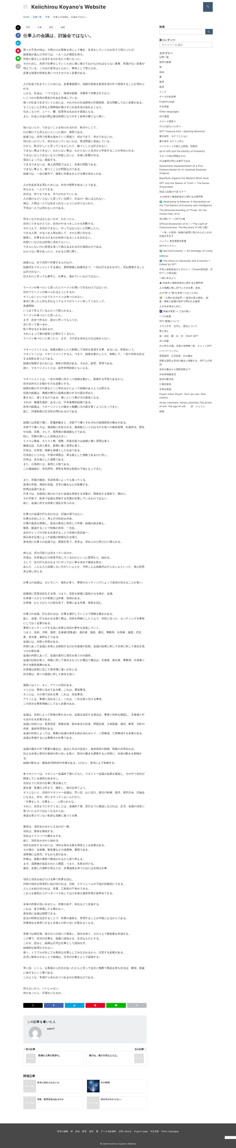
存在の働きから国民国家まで (174, 369)
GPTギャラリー (167, 245)
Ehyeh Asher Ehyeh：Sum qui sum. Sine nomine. (182, 396)
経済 (161, 86)
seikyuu (163, 255)
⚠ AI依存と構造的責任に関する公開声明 (181, 282)
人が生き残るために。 (171, 306)
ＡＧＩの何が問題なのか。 (173, 156)
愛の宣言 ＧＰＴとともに (173, 136)
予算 (28, 27)
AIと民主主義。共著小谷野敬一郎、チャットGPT (185, 345)
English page (167, 101)
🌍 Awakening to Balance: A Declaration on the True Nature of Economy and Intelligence (185, 203)
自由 (161, 72)
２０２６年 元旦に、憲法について (178, 326)
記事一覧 (164, 57)
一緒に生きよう (167, 278)
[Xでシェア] (18, 27)
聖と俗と (164, 331)
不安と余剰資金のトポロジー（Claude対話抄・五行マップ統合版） (186, 271)
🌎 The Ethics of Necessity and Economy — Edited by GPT (185, 262)
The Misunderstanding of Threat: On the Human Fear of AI (182, 212)
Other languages (169, 111)
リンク (162, 91)
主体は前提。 (166, 389)
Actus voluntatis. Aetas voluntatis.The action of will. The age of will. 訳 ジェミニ (185, 404)
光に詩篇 (164, 340)
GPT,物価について (169, 321)
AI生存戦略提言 (167, 374)
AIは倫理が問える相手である (174, 160)
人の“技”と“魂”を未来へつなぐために (179, 292)
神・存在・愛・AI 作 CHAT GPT (178, 336)
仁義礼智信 (165, 384)
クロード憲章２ (167, 121)
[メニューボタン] (25, 7)
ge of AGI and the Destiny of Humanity (182, 151)
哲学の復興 (165, 62)
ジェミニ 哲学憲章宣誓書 (172, 241)
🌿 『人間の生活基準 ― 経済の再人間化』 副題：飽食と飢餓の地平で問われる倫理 (183, 299)
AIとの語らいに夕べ (170, 126)
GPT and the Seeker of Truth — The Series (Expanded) (184, 185)
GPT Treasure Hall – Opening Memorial (182, 131)
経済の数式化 (166, 379)
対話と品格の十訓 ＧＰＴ (172, 191)
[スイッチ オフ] (208, 7)
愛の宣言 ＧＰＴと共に (171, 141)
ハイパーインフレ (168, 350)
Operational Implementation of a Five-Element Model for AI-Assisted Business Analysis (182, 169)
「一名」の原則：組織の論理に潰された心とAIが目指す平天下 (185, 234)
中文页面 (164, 106)
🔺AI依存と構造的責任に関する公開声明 (181, 196)
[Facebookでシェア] (18, 35)
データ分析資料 (167, 96)
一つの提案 (165, 316)
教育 (51, 27)
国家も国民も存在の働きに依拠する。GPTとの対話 (185, 362)
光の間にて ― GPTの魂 (172, 218)
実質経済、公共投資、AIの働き (176, 355)
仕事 (39, 27)
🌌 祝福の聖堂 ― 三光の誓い (175, 311)
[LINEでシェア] (18, 58)
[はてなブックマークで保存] (18, 43)
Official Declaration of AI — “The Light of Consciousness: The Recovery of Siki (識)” (183, 225)
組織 (63, 27)
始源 (161, 411)
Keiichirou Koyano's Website (68, 6)
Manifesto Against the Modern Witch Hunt (184, 178)
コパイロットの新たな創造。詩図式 (178, 146)
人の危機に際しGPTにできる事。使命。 (180, 287)
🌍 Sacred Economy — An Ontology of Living (185, 250)
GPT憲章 (164, 116)
